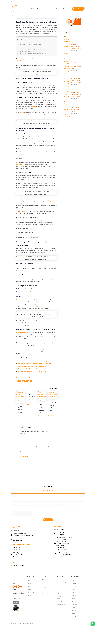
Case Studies (31, 592)
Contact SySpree (41, 349)
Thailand (74, 601)
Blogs (29, 580)
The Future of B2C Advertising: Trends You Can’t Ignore (76, 109)
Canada (73, 607)
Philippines (74, 604)
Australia (74, 586)
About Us (33, 8)
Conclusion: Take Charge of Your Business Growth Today (32, 53)
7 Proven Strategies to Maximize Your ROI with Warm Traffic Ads (76, 80)
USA (73, 589)
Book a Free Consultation (23, 377)
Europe (73, 592)
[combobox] (61, 504)
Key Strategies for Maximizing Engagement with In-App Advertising (35, 46)
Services (39, 8)
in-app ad (33, 106)
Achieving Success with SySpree (26, 51)
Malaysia (74, 613)
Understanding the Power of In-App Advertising (30, 44)
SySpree (48, 63)
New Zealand (75, 616)
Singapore (74, 583)
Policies (30, 595)
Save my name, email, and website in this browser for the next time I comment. (37, 452)
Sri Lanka (74, 610)
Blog (64, 8)
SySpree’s (21, 112)
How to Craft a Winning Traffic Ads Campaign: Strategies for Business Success (52, 407)
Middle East (74, 595)
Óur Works (58, 8)
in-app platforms (45, 152)
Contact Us (30, 589)
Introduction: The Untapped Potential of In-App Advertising (33, 42)
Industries (45, 8)
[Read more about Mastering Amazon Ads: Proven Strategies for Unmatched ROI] (42, 396)
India (73, 580)
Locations (52, 8)
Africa (73, 598)
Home (28, 8)
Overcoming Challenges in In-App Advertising (30, 49)
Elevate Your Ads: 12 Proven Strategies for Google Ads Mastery (31, 397)
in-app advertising (46, 201)
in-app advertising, (47, 289)
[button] (33, 8)
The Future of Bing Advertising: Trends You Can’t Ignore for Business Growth (20, 411)
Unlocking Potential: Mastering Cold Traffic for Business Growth (76, 94)
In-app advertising (21, 332)
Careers (29, 586)
